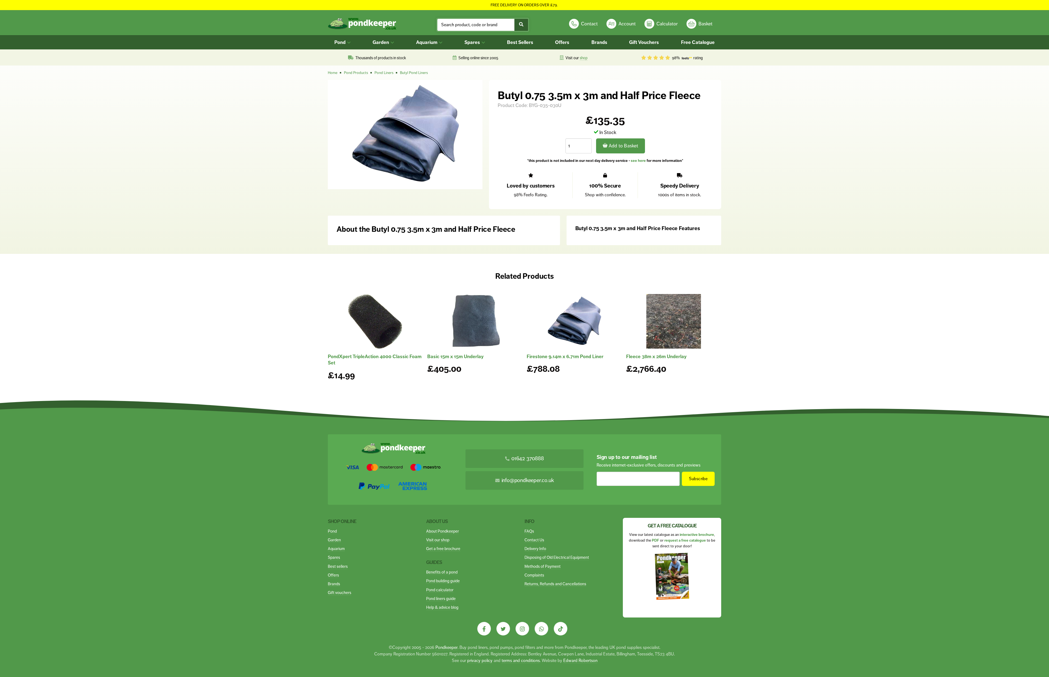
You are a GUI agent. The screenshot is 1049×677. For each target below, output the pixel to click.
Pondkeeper (446, 647)
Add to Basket (623, 146)
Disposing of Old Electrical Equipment (556, 557)
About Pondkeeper (442, 531)
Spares (472, 42)
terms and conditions (521, 660)
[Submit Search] (521, 25)
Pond (340, 42)
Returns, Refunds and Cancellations (555, 583)
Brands (599, 42)
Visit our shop (437, 540)
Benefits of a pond (442, 572)
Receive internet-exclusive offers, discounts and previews (648, 465)
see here (638, 160)
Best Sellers (520, 42)
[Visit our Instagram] (522, 629)
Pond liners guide (441, 598)
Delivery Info (535, 548)
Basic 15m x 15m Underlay (455, 357)
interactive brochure (697, 534)
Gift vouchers (339, 592)
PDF (655, 540)
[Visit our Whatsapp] (541, 629)
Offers (562, 42)
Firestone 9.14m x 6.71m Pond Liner (565, 357)
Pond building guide (443, 580)
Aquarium (427, 42)
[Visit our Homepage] (362, 24)
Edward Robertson (580, 660)
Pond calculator (439, 589)
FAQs (529, 531)
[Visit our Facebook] (484, 629)
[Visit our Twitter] (503, 629)
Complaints (534, 575)
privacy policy (480, 660)
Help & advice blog (442, 607)
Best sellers (338, 566)
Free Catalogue (698, 42)
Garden (381, 42)
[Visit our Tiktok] (560, 629)
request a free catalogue (685, 540)
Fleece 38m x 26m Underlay (656, 357)
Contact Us (534, 540)
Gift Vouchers (644, 42)
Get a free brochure (443, 548)
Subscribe (698, 478)
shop (584, 58)
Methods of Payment (542, 566)
